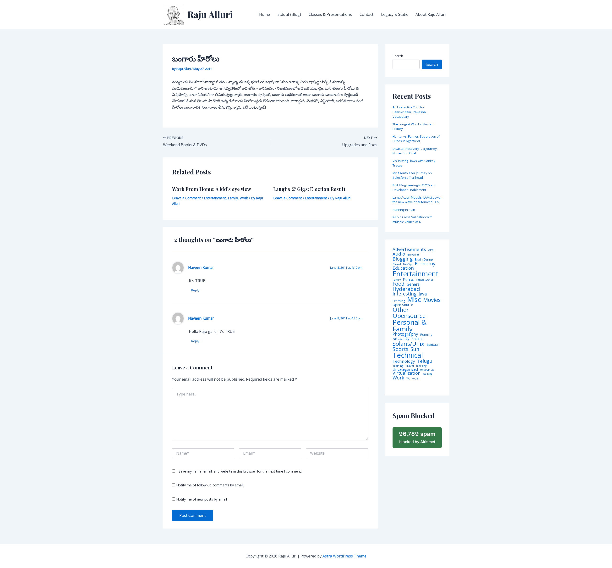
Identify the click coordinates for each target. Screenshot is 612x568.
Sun (414, 349)
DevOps (408, 264)
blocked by (417, 437)
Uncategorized (405, 369)
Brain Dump (424, 259)
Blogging (403, 258)
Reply (195, 290)
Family (233, 198)
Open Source (403, 304)
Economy (425, 263)
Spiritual (432, 344)
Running (426, 334)
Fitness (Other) (425, 279)
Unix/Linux (427, 369)
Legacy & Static (394, 14)
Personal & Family (409, 325)
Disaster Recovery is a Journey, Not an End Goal (415, 151)
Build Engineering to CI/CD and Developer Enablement (414, 187)
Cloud (397, 264)
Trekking (421, 366)
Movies (432, 300)
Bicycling (413, 254)
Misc (414, 299)
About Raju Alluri (430, 14)
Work (244, 198)
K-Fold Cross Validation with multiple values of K (412, 219)
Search (398, 56)
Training (398, 365)
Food (398, 283)
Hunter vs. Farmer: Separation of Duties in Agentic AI (416, 138)
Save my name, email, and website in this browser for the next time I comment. (240, 471)
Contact (366, 14)
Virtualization (407, 373)
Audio (399, 254)
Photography (405, 334)
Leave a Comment (186, 198)
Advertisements (409, 249)
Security (401, 338)
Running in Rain (404, 209)
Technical (408, 355)
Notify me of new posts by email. (202, 499)
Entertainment (215, 198)
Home (264, 14)
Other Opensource (409, 313)
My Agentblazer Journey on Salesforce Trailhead (412, 175)
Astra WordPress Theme (344, 556)
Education (403, 268)
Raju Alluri (210, 14)
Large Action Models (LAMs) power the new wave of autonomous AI (417, 199)
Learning (399, 301)
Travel (409, 365)
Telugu (424, 361)
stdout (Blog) (289, 14)
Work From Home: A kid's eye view (211, 189)
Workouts (412, 378)
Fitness (408, 279)
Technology (404, 361)
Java (423, 294)
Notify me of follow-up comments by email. (210, 485)
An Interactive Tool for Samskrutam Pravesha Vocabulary (409, 112)
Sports (400, 348)
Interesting (404, 294)
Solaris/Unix (408, 343)
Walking (427, 374)
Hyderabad (406, 288)
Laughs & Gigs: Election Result (309, 189)
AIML (431, 250)
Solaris (417, 338)
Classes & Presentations (330, 14)
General (414, 284)
